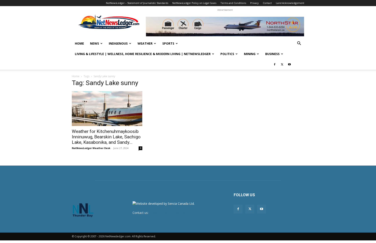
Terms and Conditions (233, 3)
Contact (267, 3)
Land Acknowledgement (290, 3)
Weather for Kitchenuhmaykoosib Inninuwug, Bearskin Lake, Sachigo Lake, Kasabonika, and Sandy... (106, 137)
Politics (227, 54)
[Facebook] (274, 64)
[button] (299, 44)
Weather (145, 43)
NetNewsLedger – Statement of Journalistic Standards (137, 3)
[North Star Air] (225, 26)
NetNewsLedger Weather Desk (91, 148)
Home (79, 43)
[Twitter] (282, 64)
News (94, 43)
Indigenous (118, 43)
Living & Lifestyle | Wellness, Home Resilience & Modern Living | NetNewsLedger (143, 54)
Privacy (254, 3)
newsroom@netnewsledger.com (172, 213)
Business (272, 54)
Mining (249, 54)
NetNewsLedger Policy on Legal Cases (194, 3)
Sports (168, 43)
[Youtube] (289, 64)
